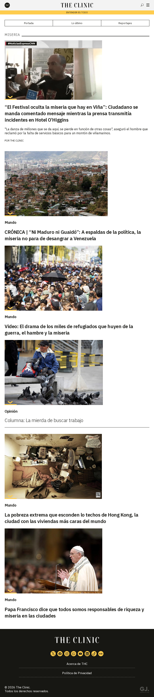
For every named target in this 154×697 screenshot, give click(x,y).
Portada (28, 23)
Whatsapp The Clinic (73, 653)
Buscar (142, 5)
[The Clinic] (11, 5)
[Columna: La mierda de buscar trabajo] (77, 372)
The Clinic (17, 140)
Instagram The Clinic (66, 653)
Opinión (11, 411)
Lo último (77, 23)
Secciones (147, 5)
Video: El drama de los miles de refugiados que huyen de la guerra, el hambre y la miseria (69, 329)
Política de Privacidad (77, 673)
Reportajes (125, 23)
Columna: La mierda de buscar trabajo (44, 420)
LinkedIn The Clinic (87, 653)
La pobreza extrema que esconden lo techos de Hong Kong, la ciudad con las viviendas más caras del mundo (71, 518)
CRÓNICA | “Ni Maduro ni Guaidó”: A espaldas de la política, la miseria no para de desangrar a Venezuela (73, 235)
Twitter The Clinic (53, 653)
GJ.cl (144, 690)
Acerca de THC (77, 664)
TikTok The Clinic (94, 653)
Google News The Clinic (100, 653)
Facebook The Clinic (60, 653)
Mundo (10, 222)
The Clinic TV (80, 653)
